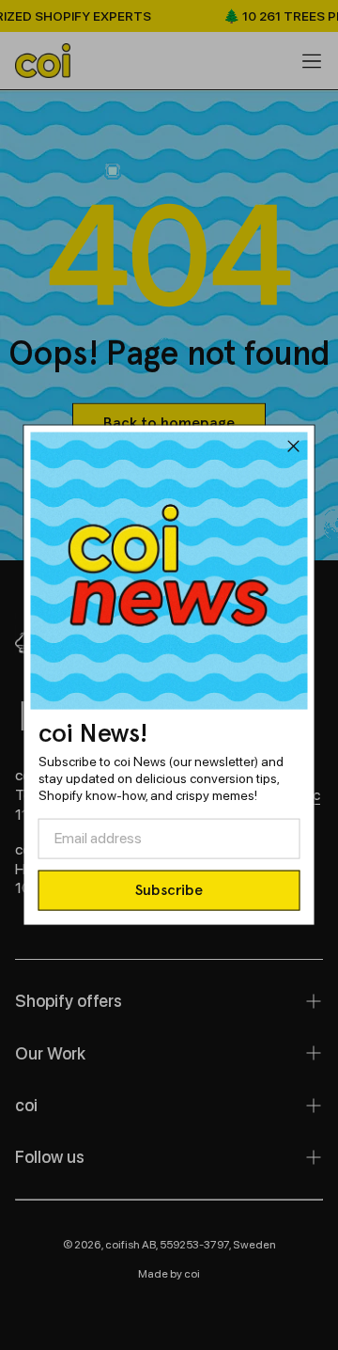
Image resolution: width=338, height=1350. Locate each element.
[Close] (294, 449)
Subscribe (169, 890)
